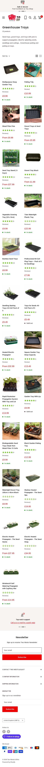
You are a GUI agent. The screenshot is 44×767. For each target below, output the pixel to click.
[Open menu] (3, 18)
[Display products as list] (41, 56)
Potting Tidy (29, 82)
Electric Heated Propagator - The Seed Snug (33, 539)
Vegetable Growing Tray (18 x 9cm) (9, 216)
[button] (11, 90)
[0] (39, 17)
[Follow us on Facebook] (4, 731)
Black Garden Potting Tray (32, 444)
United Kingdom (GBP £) (11, 720)
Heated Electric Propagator (8, 353)
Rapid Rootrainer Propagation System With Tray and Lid (10, 398)
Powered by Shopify (8, 762)
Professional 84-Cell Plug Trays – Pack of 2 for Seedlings (33, 261)
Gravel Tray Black (31, 170)
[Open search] (30, 17)
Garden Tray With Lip (32, 396)
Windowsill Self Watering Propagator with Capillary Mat (10, 585)
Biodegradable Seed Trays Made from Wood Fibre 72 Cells (10, 445)
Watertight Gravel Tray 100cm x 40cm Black (10, 491)
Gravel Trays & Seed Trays (32, 127)
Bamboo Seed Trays (10, 259)
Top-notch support (22, 619)
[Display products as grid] (37, 56)
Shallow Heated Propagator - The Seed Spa (33, 492)
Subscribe (22, 657)
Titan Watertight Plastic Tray (30, 216)
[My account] (35, 17)
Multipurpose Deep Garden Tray (9, 83)
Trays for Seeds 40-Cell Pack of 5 (31, 307)
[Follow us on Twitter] (8, 731)
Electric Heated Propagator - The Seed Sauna (10, 539)
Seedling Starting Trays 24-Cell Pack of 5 (10, 308)
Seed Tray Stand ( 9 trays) (9, 171)
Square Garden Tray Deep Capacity (32, 353)
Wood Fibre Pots (8, 126)
